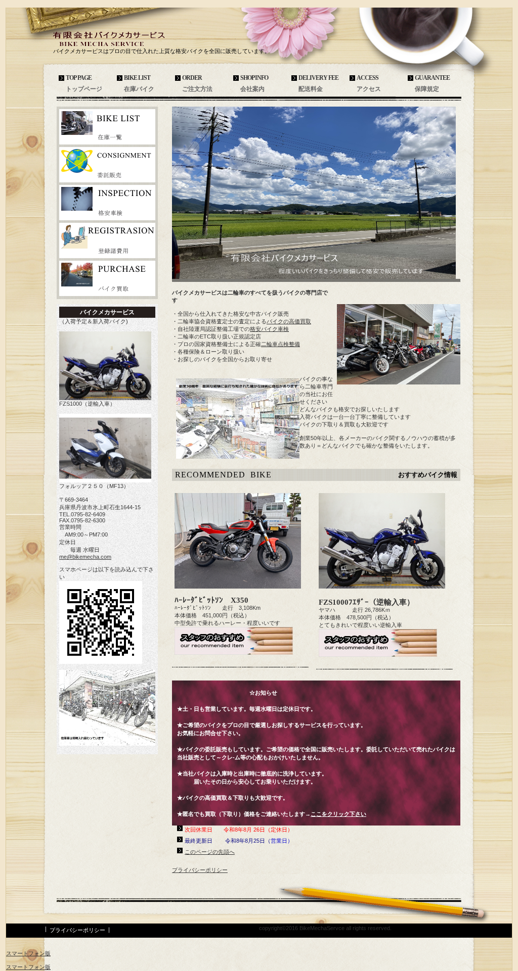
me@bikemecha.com (85, 557)
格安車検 (107, 202)
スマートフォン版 (28, 953)
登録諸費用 (107, 240)
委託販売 (107, 164)
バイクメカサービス (127, 38)
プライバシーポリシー (200, 870)
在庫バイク (107, 126)
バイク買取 (107, 278)
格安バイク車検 (269, 329)
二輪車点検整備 (280, 344)
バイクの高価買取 (289, 321)
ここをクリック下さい (338, 814)
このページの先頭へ (210, 852)
